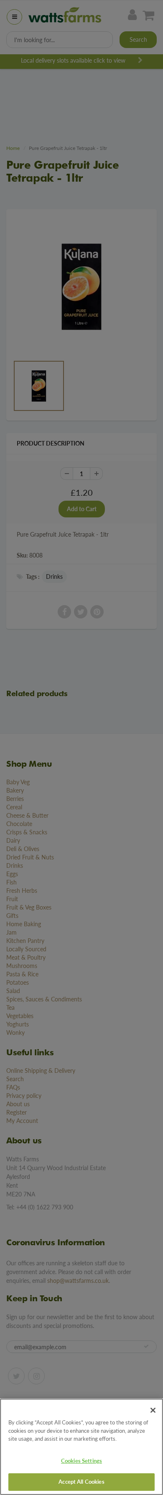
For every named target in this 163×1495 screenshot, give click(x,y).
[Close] (153, 1410)
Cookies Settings (81, 1460)
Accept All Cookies (81, 1481)
